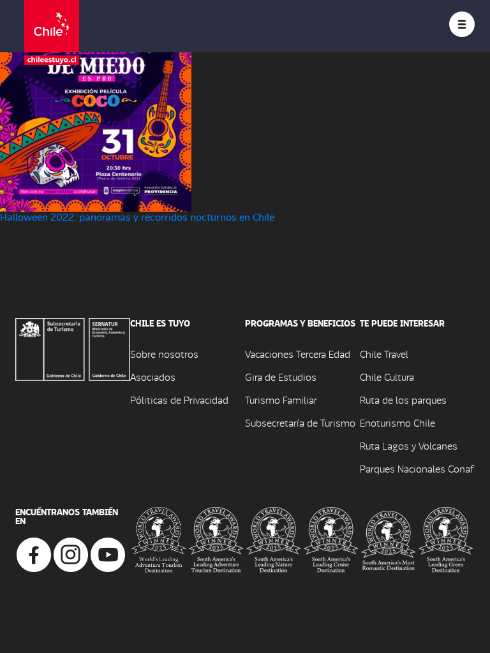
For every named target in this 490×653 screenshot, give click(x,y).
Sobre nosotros (164, 353)
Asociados (152, 376)
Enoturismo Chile (397, 422)
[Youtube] (108, 553)
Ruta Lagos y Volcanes (408, 445)
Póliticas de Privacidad (179, 399)
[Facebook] (34, 553)
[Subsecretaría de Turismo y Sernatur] (72, 348)
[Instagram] (71, 553)
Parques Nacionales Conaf (416, 468)
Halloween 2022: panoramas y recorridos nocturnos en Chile (137, 216)
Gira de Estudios (280, 376)
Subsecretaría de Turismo (300, 422)
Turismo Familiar (281, 399)
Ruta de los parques (403, 399)
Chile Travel (384, 353)
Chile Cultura (387, 376)
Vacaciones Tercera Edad (297, 353)
